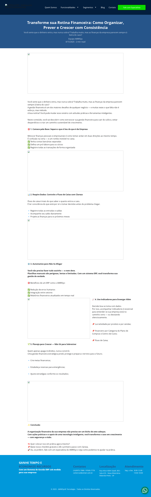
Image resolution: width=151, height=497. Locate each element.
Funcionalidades (68, 7)
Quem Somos (51, 7)
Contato (112, 7)
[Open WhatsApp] (145, 490)
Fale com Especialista (131, 7)
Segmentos (88, 7)
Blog (103, 7)
